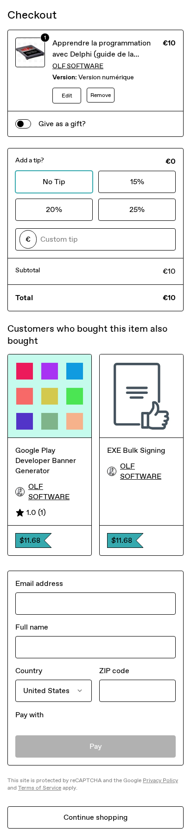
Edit (67, 95)
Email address (39, 583)
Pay (95, 746)
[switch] (23, 124)
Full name (31, 627)
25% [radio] (137, 209)
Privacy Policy (160, 780)
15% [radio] (137, 181)
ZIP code (114, 670)
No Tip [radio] (54, 181)
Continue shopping (95, 817)
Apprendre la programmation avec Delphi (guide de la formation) (101, 54)
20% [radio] (54, 209)
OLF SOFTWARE (77, 66)
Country (28, 670)
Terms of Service (39, 788)
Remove (100, 95)
